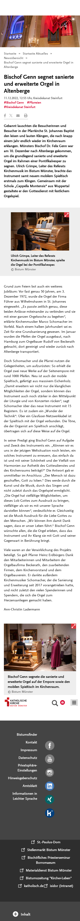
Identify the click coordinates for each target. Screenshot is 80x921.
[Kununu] (50, 813)
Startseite (10, 53)
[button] (6, 115)
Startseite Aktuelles (35, 53)
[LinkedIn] (50, 786)
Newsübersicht (13, 58)
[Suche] (55, 703)
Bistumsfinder (27, 734)
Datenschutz (27, 758)
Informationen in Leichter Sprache (24, 796)
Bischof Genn (15, 102)
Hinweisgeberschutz (22, 778)
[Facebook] (50, 745)
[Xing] (50, 799)
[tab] (40, 909)
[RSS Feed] (50, 826)
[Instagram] (50, 772)
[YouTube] (50, 759)
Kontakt (31, 742)
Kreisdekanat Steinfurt (20, 107)
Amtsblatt (30, 786)
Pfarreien (35, 102)
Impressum (29, 750)
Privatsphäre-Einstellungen (27, 767)
